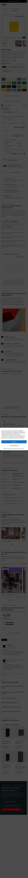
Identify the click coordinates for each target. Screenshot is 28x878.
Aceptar (14, 441)
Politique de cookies (7, 448)
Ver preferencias (14, 445)
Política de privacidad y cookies (18, 448)
